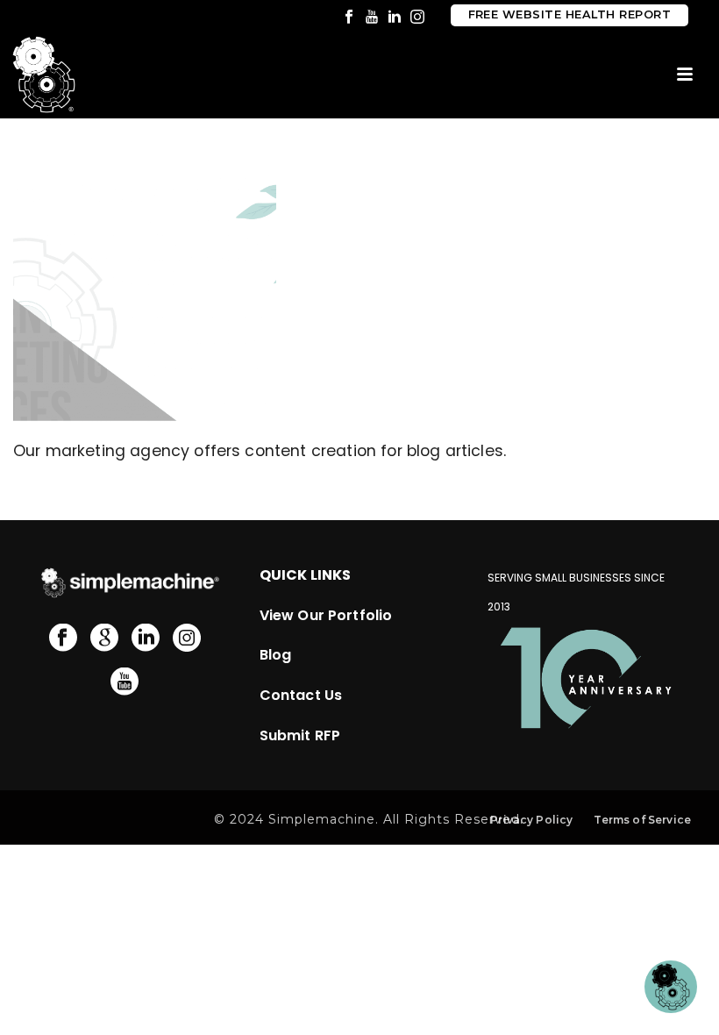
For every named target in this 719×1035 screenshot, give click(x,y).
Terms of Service (642, 819)
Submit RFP (300, 735)
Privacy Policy (531, 819)
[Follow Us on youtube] (124, 682)
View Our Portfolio (326, 615)
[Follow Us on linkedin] (146, 638)
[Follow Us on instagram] (187, 638)
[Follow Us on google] (104, 638)
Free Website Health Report (569, 14)
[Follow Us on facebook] (63, 638)
